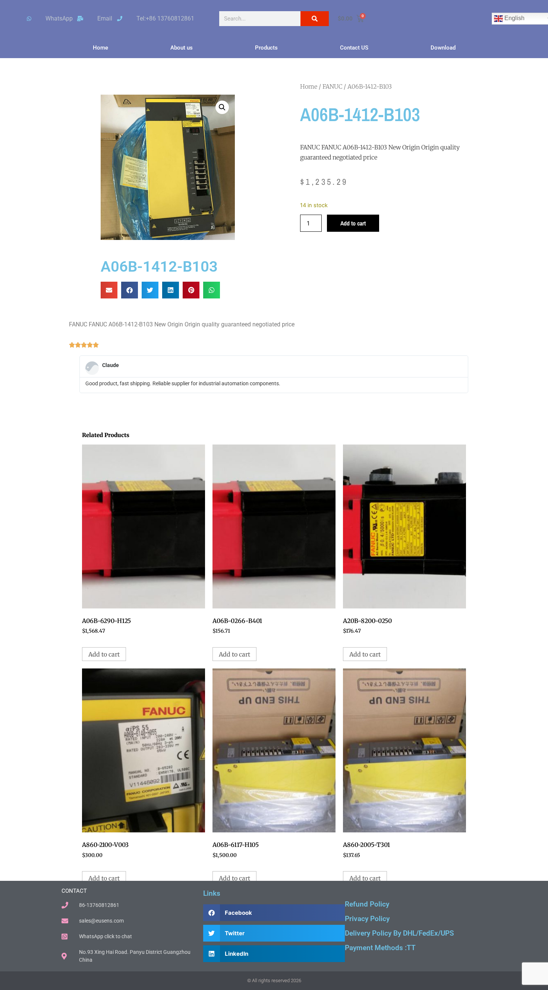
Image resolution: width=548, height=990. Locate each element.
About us (181, 47)
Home (100, 47)
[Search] (314, 18)
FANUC (332, 86)
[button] (222, 107)
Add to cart (353, 223)
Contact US (354, 47)
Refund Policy (367, 904)
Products (266, 47)
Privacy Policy (367, 918)
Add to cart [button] (104, 654)
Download (443, 47)
